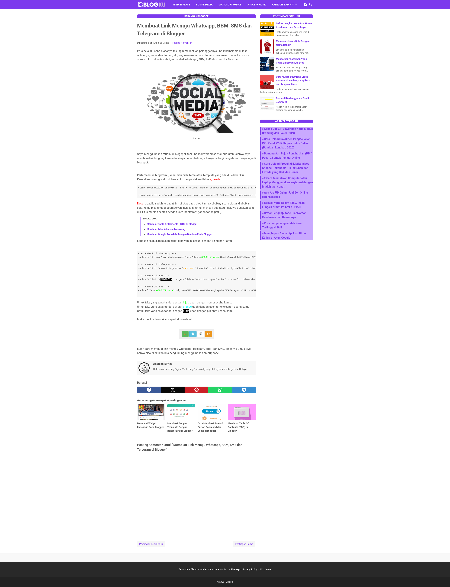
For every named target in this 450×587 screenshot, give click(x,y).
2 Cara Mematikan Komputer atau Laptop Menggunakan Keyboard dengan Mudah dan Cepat (287, 182)
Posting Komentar (182, 42)
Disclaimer (266, 569)
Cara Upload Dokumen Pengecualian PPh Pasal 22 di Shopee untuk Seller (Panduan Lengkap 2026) (286, 143)
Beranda (183, 569)
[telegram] (244, 390)
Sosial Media (204, 4)
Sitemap (235, 569)
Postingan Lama (244, 544)
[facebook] (149, 390)
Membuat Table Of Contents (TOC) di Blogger (172, 224)
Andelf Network (208, 569)
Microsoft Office (229, 4)
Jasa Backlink (256, 4)
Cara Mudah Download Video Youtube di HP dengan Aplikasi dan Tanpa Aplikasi (293, 80)
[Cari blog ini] (311, 4)
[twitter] (173, 390)
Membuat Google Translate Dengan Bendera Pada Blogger (179, 234)
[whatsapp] (220, 390)
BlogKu (229, 582)
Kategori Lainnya (283, 4)
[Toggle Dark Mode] (305, 4)
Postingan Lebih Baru (151, 544)
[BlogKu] (151, 4)
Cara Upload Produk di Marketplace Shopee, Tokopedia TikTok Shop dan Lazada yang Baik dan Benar (285, 168)
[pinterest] (196, 390)
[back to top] (442, 579)
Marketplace (181, 4)
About (194, 569)
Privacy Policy (250, 569)
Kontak (224, 569)
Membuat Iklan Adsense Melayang (166, 229)
